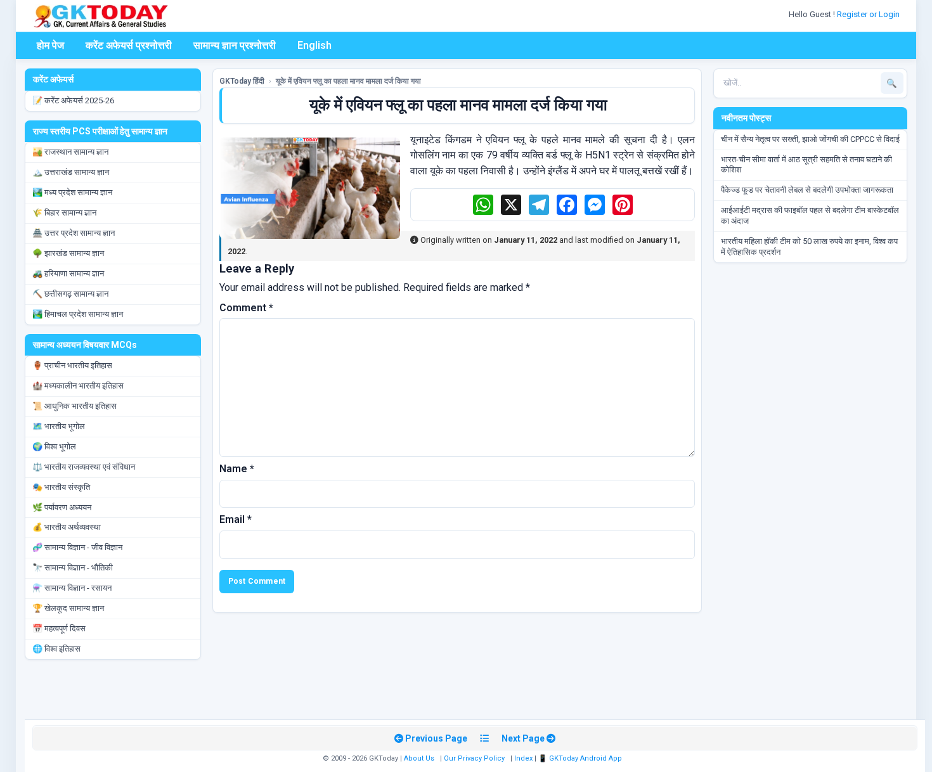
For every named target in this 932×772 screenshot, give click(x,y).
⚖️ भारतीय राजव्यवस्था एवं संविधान (83, 467)
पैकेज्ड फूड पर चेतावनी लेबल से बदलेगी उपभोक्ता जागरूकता (807, 190)
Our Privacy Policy (474, 758)
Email (235, 519)
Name (236, 469)
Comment (246, 308)
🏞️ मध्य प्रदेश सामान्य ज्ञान (72, 192)
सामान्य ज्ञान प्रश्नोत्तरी (234, 45)
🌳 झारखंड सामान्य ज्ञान (68, 253)
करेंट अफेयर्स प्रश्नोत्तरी (129, 45)
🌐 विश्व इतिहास (56, 648)
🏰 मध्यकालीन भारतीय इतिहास (78, 385)
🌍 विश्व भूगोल (54, 446)
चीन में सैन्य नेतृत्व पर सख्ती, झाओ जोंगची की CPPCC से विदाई (810, 139)
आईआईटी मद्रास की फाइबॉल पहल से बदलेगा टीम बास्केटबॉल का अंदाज (810, 215)
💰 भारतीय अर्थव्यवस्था (66, 527)
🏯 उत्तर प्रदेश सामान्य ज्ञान (73, 233)
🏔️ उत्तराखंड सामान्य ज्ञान (70, 172)
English (314, 45)
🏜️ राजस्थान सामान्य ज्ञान (70, 152)
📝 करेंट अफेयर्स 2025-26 (73, 100)
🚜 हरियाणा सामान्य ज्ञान (68, 273)
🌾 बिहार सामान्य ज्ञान (64, 212)
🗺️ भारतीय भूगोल (58, 426)
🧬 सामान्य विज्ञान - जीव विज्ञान (77, 547)
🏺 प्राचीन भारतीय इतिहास (72, 365)
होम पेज (50, 45)
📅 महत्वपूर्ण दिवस (59, 628)
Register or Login (869, 14)
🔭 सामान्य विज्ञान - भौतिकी (72, 567)
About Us (419, 758)
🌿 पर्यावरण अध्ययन (61, 507)
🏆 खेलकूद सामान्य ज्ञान (68, 608)
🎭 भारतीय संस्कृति (61, 487)
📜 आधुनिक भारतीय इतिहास (74, 406)
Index (523, 758)
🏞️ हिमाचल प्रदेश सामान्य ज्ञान (77, 314)
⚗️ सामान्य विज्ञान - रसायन (72, 588)
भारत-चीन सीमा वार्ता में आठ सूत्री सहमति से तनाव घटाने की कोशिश (806, 165)
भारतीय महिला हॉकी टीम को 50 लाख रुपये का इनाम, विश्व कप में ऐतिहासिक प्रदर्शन (809, 246)
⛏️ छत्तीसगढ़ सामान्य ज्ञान (70, 294)
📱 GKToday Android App (581, 758)
